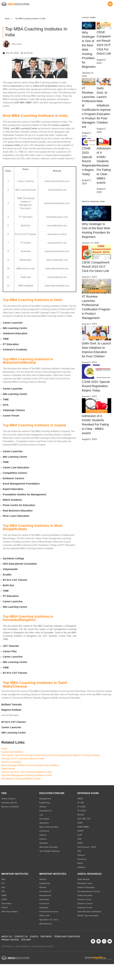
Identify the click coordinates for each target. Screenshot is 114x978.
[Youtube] (109, 941)
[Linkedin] (98, 941)
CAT (17, 102)
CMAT (28, 102)
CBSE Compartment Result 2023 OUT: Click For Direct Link (95, 267)
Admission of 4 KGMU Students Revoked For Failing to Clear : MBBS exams (104, 165)
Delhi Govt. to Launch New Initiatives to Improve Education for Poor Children (104, 105)
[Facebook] (93, 941)
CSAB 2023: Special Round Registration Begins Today (89, 161)
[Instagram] (104, 941)
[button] (110, 3)
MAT (22, 102)
